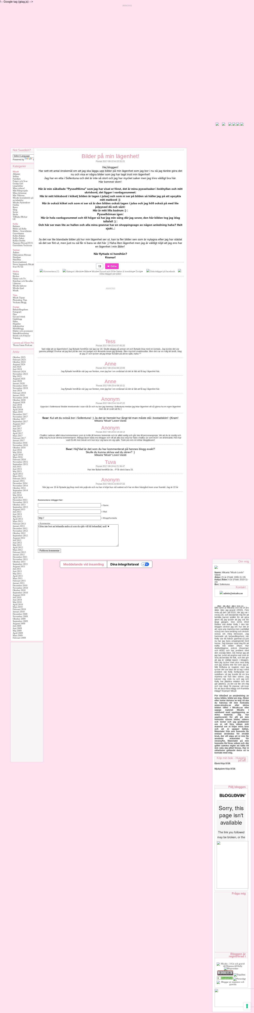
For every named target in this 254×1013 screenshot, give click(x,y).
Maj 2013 (17, 516)
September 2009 (20, 621)
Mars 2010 (18, 607)
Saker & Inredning (125, 271)
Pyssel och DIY (106, 271)
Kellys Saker (18, 238)
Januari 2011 (19, 583)
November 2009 (20, 616)
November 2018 (20, 397)
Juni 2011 (17, 571)
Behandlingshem (20, 309)
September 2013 (20, 507)
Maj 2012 (17, 545)
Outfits (16, 205)
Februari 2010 (19, 609)
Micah (94, 271)
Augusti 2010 (19, 595)
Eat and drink (19, 316)
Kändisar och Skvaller (23, 281)
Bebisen (16, 226)
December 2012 (20, 528)
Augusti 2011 (19, 566)
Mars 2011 (18, 578)
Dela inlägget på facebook (162, 271)
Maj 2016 (17, 452)
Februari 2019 (19, 393)
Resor (15, 207)
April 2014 (18, 497)
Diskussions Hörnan (22, 255)
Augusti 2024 (19, 364)
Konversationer (20, 262)
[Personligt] (225, 979)
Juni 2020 (17, 381)
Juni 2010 (17, 600)
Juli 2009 (17, 626)
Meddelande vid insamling (83, 564)
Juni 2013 (17, 514)
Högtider (17, 324)
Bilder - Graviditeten (22, 231)
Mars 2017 (18, 435)
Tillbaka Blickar (20, 217)
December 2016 (20, 443)
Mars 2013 (18, 521)
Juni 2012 (17, 542)
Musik (15, 290)
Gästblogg (17, 319)
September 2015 (20, 464)
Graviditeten (18, 233)
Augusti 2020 (19, 378)
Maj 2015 (17, 471)
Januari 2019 (19, 395)
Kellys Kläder (19, 236)
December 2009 (20, 614)
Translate (37, 159)
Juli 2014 (17, 493)
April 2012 (18, 547)
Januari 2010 (19, 611)
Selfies (16, 176)
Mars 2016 (18, 457)
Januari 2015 (19, 481)
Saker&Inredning (21, 333)
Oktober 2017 (19, 419)
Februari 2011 (19, 581)
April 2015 (18, 474)
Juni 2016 (17, 450)
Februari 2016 (19, 459)
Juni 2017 (17, 428)
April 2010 (18, 604)
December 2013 (20, 500)
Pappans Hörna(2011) (23, 243)
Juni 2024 (17, 369)
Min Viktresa (18, 195)
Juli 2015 (17, 466)
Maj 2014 (17, 495)
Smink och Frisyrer (21, 335)
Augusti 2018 (19, 402)
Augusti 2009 (19, 623)
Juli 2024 (17, 367)
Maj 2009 (17, 630)
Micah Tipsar (19, 297)
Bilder (87, 271)
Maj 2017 (17, 431)
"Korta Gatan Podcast (22, 345)
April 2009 (18, 633)
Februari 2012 (19, 552)
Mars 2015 (18, 476)
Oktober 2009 (19, 619)
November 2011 (20, 559)
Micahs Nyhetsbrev (21, 202)
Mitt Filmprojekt (20, 190)
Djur (15, 314)
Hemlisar (17, 257)
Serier (15, 212)
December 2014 (20, 483)
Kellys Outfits (19, 240)
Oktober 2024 (19, 362)
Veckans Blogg (19, 302)
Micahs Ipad (18, 288)
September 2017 (20, 421)
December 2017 (20, 414)
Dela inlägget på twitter (110, 274)
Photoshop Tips (20, 300)
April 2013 (18, 519)
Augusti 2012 (19, 538)
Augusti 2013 (19, 509)
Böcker (16, 276)
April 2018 (18, 409)
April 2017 (18, 433)
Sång (15, 209)
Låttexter (17, 283)
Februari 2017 (19, 438)
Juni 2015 (17, 469)
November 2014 (20, 485)
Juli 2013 (17, 512)
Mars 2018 (18, 412)
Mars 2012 (18, 550)
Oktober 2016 (19, 447)
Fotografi (17, 312)
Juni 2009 (17, 628)
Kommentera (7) (51, 271)
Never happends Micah (23, 264)
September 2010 (20, 592)
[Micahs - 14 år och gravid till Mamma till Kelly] (231, 966)
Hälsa (15, 321)
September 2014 (20, 490)
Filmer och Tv (19, 278)
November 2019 (20, 388)
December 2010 (20, 585)
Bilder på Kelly (20, 228)
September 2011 (20, 564)
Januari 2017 (19, 440)
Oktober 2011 (19, 561)
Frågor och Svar (20, 181)
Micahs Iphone (19, 286)
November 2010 (20, 588)
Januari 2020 (19, 383)
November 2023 (20, 374)
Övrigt (138, 271)
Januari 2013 (19, 526)
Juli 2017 (17, 426)
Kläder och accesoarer (23, 331)
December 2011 (20, 557)
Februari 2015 (19, 478)
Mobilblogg (18, 328)
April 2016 (18, 455)
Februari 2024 (19, 371)
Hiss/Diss (17, 259)
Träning (16, 338)
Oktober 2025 (19, 357)
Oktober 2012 (19, 533)
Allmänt (16, 174)
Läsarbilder (18, 186)
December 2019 (20, 386)
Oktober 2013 (19, 504)
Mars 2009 (18, 635)
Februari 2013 (19, 523)
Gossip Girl (18, 183)
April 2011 (18, 576)
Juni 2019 (17, 390)
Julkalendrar (18, 326)
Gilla (113, 266)
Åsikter (16, 252)
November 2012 (20, 531)
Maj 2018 (17, 407)
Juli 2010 (17, 597)
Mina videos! (19, 188)
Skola (15, 214)
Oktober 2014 (19, 488)
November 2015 (20, 462)
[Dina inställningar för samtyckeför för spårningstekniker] (247, 1006)
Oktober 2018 (19, 400)
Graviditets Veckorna (22, 245)
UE (14, 219)
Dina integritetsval (124, 564)
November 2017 (20, 416)
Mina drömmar (20, 193)
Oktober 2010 (19, 590)
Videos (16, 274)
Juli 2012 (17, 540)
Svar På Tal (18, 266)
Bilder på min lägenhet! (110, 156)
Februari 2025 (19, 359)
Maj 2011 (17, 573)
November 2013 (20, 502)
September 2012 (20, 535)
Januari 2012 (19, 554)
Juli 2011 (17, 569)
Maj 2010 (17, 602)
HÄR (232, 769)
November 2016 (20, 445)
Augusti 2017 (19, 424)
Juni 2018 (17, 405)
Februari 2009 (19, 638)
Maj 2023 (17, 376)
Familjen (17, 179)
